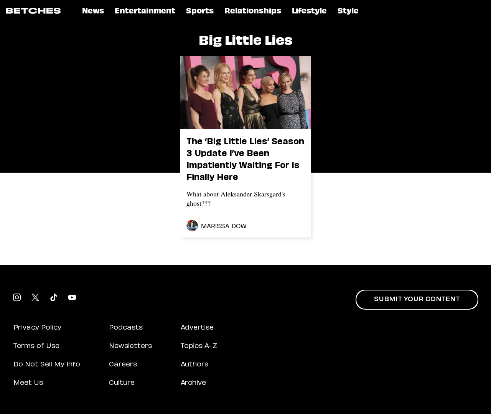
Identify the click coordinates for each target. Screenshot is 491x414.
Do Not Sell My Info (46, 365)
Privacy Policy (37, 328)
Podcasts (126, 328)
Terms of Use (36, 346)
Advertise (197, 328)
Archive (193, 383)
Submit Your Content (417, 300)
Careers (123, 365)
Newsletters (130, 346)
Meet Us (28, 383)
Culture (122, 383)
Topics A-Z (199, 346)
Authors (194, 365)
